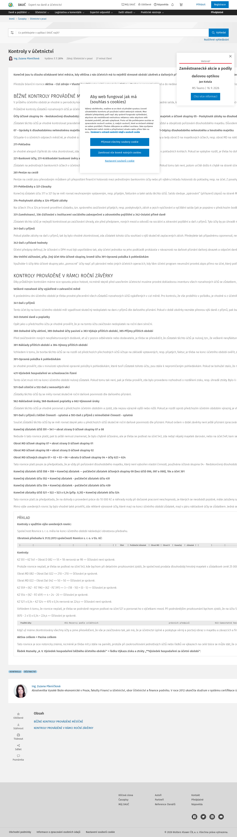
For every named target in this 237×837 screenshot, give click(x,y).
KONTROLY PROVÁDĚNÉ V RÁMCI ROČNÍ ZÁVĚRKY (63, 728)
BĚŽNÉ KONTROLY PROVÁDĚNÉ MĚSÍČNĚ (58, 721)
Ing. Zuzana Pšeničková (26, 58)
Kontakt (195, 795)
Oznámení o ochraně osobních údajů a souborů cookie (115, 132)
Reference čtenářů (165, 804)
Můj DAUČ (123, 804)
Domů (12, 19)
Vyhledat (221, 32)
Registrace (220, 4)
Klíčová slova (125, 795)
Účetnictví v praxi (38, 19)
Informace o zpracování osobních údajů (58, 832)
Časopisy (22, 19)
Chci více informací (205, 96)
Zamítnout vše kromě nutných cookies (119, 152)
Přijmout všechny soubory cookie (119, 141)
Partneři (159, 799)
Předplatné (197, 799)
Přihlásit (200, 4)
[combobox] (118, 33)
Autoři (158, 795)
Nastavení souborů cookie (100, 832)
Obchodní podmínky (20, 832)
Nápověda (162, 4)
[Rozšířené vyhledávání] (12, 33)
